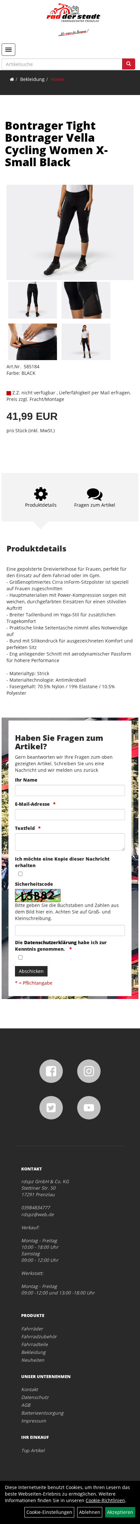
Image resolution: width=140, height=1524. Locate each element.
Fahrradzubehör (39, 1336)
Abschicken (31, 971)
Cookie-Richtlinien (105, 1500)
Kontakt (29, 1389)
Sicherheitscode (34, 884)
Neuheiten (32, 1360)
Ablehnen (89, 1512)
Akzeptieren (120, 1512)
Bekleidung (32, 79)
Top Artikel (33, 1450)
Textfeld (25, 828)
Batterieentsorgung (42, 1413)
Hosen (57, 79)
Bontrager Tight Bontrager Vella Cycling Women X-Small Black (56, 143)
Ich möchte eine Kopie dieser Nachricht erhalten (62, 862)
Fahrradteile (34, 1344)
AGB (25, 1405)
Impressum (33, 1421)
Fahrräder (32, 1329)
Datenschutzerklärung (50, 942)
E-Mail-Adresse (32, 804)
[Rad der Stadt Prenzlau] (73, 19)
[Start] (12, 79)
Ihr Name (26, 780)
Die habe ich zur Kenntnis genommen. (61, 945)
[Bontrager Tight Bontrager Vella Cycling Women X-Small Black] (70, 232)
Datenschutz (35, 1397)
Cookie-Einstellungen (49, 1512)
